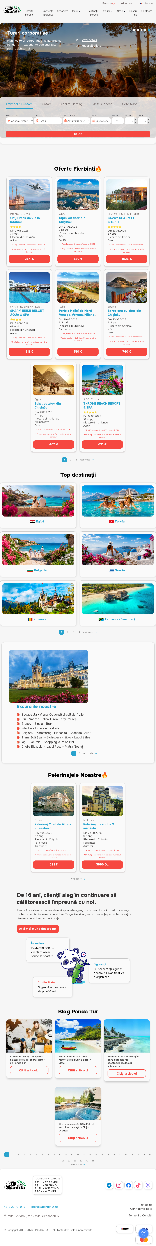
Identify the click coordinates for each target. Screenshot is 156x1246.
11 (66, 1154)
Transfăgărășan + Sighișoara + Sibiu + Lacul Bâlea (55, 737)
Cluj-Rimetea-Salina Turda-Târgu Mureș (48, 719)
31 (93, 1160)
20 (119, 1154)
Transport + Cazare (19, 104)
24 (143, 1154)
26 (63, 1160)
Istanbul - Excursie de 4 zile (40, 728)
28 (75, 1160)
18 (108, 1154)
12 (72, 1154)
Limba (147, 3)
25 (149, 1154)
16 (96, 1154)
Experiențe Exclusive (47, 12)
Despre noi (133, 12)
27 (69, 1160)
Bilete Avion (129, 104)
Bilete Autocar (102, 104)
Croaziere (62, 11)
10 (60, 1154)
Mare (75, 11)
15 (90, 1154)
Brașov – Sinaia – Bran (37, 724)
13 (78, 1154)
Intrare (128, 3)
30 (86, 1160)
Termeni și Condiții (140, 1215)
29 (81, 1160)
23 (137, 1154)
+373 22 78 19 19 (14, 1207)
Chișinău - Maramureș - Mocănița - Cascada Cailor (55, 733)
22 (131, 1154)
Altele (120, 11)
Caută (78, 134)
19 (114, 1154)
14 (84, 1154)
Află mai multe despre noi (38, 929)
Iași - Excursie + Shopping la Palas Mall (47, 742)
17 (102, 1154)
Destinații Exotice (92, 12)
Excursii (106, 11)
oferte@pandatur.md (44, 1207)
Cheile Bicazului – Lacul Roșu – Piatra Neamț (52, 747)
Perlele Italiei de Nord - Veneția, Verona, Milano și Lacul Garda (76, 315)
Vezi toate (85, 459)
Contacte (146, 11)
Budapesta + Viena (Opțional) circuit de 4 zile (52, 715)
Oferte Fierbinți (71, 104)
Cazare (47, 104)
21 (125, 1154)
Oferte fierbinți (29, 12)
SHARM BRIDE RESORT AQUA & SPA (27, 313)
